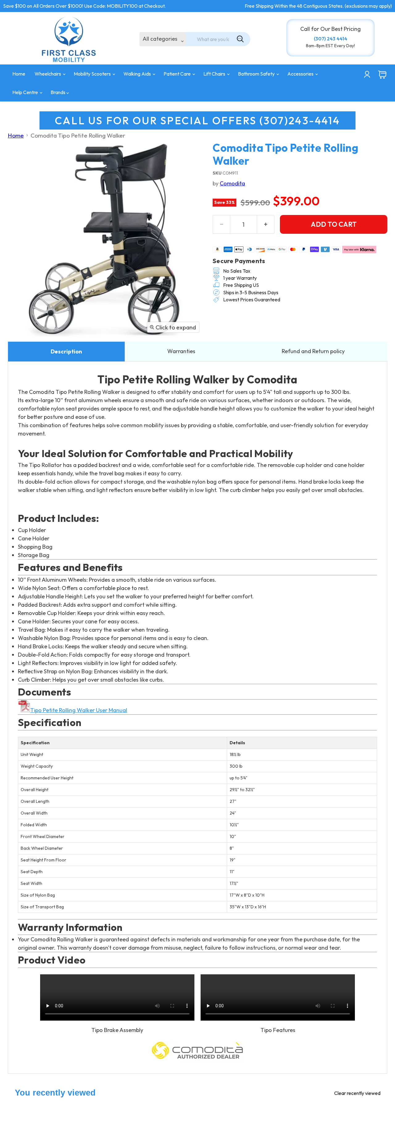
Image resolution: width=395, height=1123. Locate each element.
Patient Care (178, 74)
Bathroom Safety (257, 74)
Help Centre (25, 92)
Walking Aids (137, 74)
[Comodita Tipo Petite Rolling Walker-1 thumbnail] (19, 355)
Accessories (300, 74)
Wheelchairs (48, 74)
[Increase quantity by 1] (265, 224)
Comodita (232, 183)
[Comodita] (197, 1051)
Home (18, 74)
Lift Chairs (214, 74)
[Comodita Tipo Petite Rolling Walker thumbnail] (72, 355)
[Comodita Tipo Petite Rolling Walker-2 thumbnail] (45, 355)
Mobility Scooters (93, 74)
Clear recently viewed (357, 1093)
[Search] (240, 39)
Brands (58, 92)
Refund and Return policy (313, 351)
